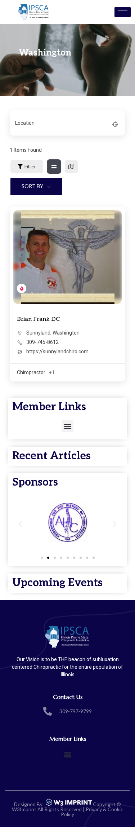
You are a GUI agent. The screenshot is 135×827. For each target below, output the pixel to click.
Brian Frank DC (38, 319)
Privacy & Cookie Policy (92, 811)
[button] (67, 426)
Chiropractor (31, 372)
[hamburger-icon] (122, 12)
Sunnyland (38, 333)
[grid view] (54, 166)
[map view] (71, 166)
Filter (30, 166)
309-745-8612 (42, 342)
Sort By (32, 186)
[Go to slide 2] (48, 558)
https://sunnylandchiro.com (57, 351)
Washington (66, 333)
